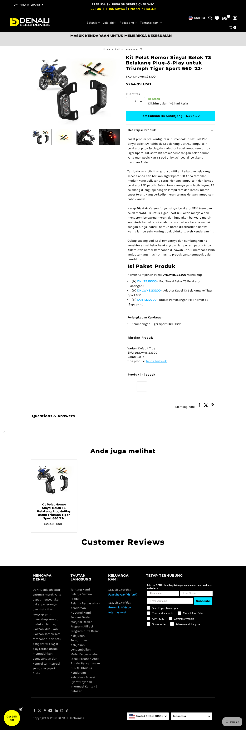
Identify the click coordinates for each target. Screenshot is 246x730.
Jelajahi (108, 23)
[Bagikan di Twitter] (206, 406)
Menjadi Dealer (81, 622)
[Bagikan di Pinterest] (212, 406)
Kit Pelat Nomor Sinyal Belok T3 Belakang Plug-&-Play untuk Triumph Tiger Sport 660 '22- (54, 511)
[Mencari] (210, 18)
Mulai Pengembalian (85, 654)
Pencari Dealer (81, 617)
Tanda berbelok (156, 361)
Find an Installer (142, 8)
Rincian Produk (140, 337)
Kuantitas (133, 94)
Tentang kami (149, 23)
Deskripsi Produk (142, 130)
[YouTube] (50, 711)
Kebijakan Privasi (83, 677)
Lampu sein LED (134, 49)
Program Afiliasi (82, 626)
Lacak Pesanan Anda (85, 659)
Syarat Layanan (81, 682)
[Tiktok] (67, 711)
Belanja (92, 23)
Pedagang (127, 23)
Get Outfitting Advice (108, 8)
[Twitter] (39, 711)
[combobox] (148, 716)
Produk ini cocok (141, 374)
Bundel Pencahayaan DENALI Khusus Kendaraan (85, 668)
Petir (118, 49)
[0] (224, 18)
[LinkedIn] (56, 711)
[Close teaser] (21, 709)
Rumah (107, 49)
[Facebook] (34, 711)
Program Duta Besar (85, 631)
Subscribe (203, 601)
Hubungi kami (81, 612)
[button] (12, 718)
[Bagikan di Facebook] (199, 406)
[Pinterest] (45, 711)
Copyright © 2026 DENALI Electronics (58, 718)
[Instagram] (61, 711)
